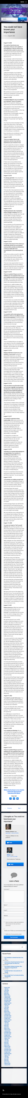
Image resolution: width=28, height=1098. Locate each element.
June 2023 (6, 1041)
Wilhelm (9, 855)
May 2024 (6, 1025)
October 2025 (7, 1001)
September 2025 (7, 1003)
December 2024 (7, 1015)
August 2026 (7, 987)
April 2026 (6, 993)
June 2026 (6, 990)
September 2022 (7, 1053)
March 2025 (6, 1011)
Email (5, 910)
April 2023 (6, 1043)
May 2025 (6, 1008)
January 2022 (7, 1064)
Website (6, 915)
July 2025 (6, 1005)
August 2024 (7, 1021)
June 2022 (6, 1057)
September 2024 (7, 1019)
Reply (10, 842)
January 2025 (7, 1014)
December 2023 (7, 1032)
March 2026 (6, 994)
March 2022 (6, 1062)
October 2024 (7, 1018)
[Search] (22, 947)
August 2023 (7, 1038)
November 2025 (7, 1000)
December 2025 (7, 998)
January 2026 (7, 997)
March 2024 (6, 1028)
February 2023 (7, 1046)
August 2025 (7, 1004)
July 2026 (6, 989)
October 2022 (7, 1052)
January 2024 (7, 1031)
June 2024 (6, 1024)
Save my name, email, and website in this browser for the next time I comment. (15, 924)
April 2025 (6, 1010)
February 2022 (7, 1063)
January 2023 (7, 1048)
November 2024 (7, 1017)
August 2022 (7, 1055)
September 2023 (7, 1036)
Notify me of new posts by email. (14, 934)
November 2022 (7, 1050)
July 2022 (6, 1056)
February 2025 (7, 1012)
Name (5, 905)
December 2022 (7, 1049)
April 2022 (6, 1060)
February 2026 (7, 996)
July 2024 (6, 1022)
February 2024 (7, 1029)
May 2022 (6, 1059)
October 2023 (7, 1035)
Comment (6, 889)
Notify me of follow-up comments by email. (15, 930)
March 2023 (6, 1045)
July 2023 (6, 1039)
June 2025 (6, 1007)
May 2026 (6, 991)
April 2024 (6, 1026)
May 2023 (6, 1042)
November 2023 (7, 1034)
